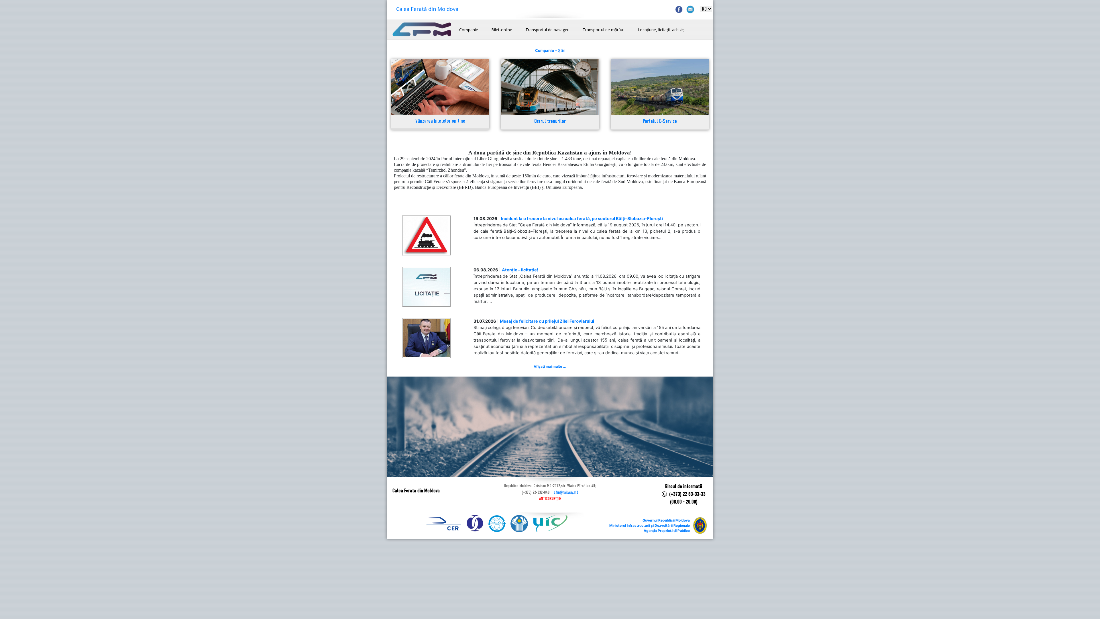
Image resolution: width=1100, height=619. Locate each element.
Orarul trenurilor (550, 121)
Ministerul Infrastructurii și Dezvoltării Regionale (649, 525)
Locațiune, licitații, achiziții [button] (661, 29)
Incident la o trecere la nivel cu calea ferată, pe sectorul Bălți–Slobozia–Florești (582, 218)
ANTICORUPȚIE (550, 499)
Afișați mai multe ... (550, 366)
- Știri (550, 50)
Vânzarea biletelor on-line (440, 121)
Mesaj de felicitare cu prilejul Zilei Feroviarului (547, 321)
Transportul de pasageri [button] (547, 29)
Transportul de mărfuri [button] (603, 29)
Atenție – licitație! (520, 270)
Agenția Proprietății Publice (667, 530)
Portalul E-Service (660, 121)
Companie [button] (468, 29)
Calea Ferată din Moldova (427, 8)
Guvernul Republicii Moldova (666, 520)
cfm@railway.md (566, 493)
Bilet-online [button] (501, 29)
